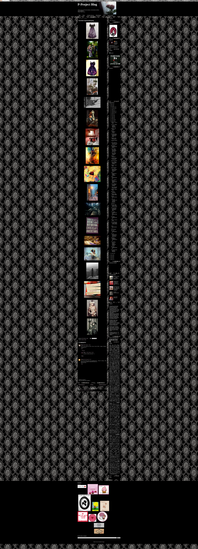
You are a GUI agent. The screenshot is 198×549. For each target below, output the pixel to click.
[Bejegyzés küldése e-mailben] (90, 338)
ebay (110, 369)
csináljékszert (113, 364)
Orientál (118, 427)
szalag (112, 449)
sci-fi (117, 442)
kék (119, 401)
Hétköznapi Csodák (112, 391)
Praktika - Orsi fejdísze (113, 129)
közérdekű (111, 410)
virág (119, 471)
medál (115, 417)
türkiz (117, 462)
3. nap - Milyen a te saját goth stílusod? (114, 184)
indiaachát (113, 395)
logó (112, 414)
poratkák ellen (112, 434)
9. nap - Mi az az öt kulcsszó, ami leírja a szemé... (114, 143)
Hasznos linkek (110, 15)
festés (119, 378)
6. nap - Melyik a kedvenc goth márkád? (114, 163)
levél (111, 413)
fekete (111, 377)
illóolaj (110, 395)
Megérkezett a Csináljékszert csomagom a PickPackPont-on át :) (116, 283)
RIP (110, 440)
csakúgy (113, 363)
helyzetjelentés (115, 390)
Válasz (82, 348)
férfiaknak (115, 378)
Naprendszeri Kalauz (116, 421)
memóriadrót (111, 418)
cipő (117, 361)
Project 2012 (111, 437)
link (119, 413)
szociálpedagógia (112, 456)
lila (116, 413)
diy (117, 367)
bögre (110, 359)
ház (117, 388)
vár (115, 466)
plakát (116, 432)
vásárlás (113, 467)
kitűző (112, 406)
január (112, 253)
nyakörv (118, 424)
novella (110, 423)
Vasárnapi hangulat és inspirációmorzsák (114, 239)
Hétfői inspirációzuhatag (114, 177)
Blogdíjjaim (79, 484)
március (112, 119)
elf (114, 373)
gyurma (110, 385)
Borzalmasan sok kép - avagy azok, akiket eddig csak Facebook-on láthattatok (116, 288)
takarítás (117, 457)
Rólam (84, 15)
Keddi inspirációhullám (114, 227)
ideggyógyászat (112, 394)
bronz (117, 359)
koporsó (114, 407)
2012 (111, 256)
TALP (110, 458)
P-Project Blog (87, 4)
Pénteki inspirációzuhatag (114, 197)
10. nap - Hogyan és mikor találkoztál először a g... (114, 126)
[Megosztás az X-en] (94, 338)
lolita (115, 414)
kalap (119, 398)
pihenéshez (116, 431)
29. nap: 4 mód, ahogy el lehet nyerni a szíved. (114, 205)
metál (117, 418)
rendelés (114, 439)
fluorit (115, 379)
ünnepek (118, 463)
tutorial (116, 461)
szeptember (113, 111)
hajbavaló (116, 386)
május (112, 116)
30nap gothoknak (117, 346)
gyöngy (116, 384)
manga (114, 416)
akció (112, 352)
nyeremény (116, 425)
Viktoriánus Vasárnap (112, 471)
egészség (117, 369)
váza (118, 467)
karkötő (110, 400)
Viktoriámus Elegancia (115, 470)
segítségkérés (111, 443)
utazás (115, 463)
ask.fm (119, 354)
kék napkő (112, 402)
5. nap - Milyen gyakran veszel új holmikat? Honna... (114, 170)
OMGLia (110, 427)
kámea (112, 399)
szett (115, 454)
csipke (118, 364)
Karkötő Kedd (117, 400)
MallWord (117, 415)
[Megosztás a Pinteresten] (96, 338)
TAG (114, 457)
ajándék (113, 351)
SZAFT (119, 448)
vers (113, 468)
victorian (114, 469)
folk (113, 380)
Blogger (103, 541)
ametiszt (115, 353)
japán (112, 397)
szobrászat (117, 455)
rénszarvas (118, 439)
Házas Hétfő (111, 389)
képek (85, 339)
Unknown (82, 359)
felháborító (114, 377)
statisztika (111, 446)
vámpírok (112, 466)
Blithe (84, 352)
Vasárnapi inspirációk (113, 192)
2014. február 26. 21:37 (87, 359)
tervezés (112, 460)
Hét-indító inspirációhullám (114, 231)
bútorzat (117, 360)
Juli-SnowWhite (112, 398)
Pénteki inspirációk (113, 156)
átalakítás (116, 355)
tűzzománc (111, 463)
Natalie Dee (112, 422)
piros (113, 432)
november (113, 108)
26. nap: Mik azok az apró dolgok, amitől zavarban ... (114, 223)
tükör (110, 462)
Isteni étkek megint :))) (115, 297)
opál (113, 427)
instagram (113, 396)
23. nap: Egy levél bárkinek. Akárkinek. (114, 250)
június (112, 115)
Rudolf (116, 440)
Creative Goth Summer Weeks (114, 362)
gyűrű (118, 385)
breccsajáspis (114, 359)
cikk (113, 361)
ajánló (118, 351)
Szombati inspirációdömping (114, 247)
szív (119, 454)
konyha (117, 406)
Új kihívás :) (113, 203)
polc (113, 433)
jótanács (118, 397)
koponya (110, 407)
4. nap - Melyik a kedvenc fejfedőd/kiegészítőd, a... (114, 181)
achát (110, 351)
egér (113, 369)
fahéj (119, 375)
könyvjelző (112, 408)
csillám (118, 363)
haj (112, 386)
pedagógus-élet (112, 430)
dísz (114, 367)
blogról (112, 358)
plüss (119, 432)
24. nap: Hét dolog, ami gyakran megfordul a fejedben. (113, 243)
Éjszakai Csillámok (113, 371)
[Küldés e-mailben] (92, 338)
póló (115, 433)
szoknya (117, 456)
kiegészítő (118, 405)
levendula (114, 413)
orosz (112, 428)
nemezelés (117, 422)
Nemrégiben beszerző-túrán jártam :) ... (114, 146)
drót (117, 368)
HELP (110, 390)
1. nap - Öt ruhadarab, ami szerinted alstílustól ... (114, 200)
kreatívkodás (116, 410)
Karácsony (116, 399)
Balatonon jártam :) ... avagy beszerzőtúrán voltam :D (116, 277)
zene (111, 473)
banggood (117, 356)
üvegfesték (117, 464)
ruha (119, 440)
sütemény (114, 447)
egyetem (110, 370)
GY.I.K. (104, 15)
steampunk (116, 446)
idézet (117, 394)
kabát (116, 398)
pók (110, 433)
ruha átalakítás (113, 441)
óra (115, 427)
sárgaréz (112, 442)
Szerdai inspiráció (114, 160)
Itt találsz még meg (90, 15)
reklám (110, 439)
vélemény (110, 468)
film (111, 379)
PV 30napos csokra (114, 438)
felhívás (118, 377)
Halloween (114, 388)
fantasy (111, 376)
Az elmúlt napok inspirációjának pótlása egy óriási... (114, 135)
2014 (111, 105)
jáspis (115, 397)
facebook (115, 375)
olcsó (117, 426)
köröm (117, 408)
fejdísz (119, 376)
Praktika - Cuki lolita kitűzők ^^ (114, 138)
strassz (110, 447)
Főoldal (91, 384)
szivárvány (112, 455)
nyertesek (110, 426)
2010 (111, 259)
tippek (119, 460)
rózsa (113, 440)
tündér (113, 462)
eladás (117, 372)
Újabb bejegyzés (81, 384)
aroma (116, 354)
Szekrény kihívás (112, 451)
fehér (115, 376)
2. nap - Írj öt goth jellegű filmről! (114, 187)
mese (115, 418)
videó (118, 469)
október (112, 109)
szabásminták (114, 448)
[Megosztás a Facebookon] (95, 338)
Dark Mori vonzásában (114, 366)
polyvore (118, 433)
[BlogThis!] (93, 338)
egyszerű (115, 370)
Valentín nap (118, 465)
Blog (79, 15)
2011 (111, 257)
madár (113, 415)
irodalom (117, 396)
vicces (110, 469)
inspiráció (82, 339)
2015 (111, 104)
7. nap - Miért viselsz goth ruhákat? (113, 153)
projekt (116, 437)
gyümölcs (114, 385)
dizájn (110, 368)
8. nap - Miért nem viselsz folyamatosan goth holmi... (113, 150)
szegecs (116, 450)
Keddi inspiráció (113, 167)
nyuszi (114, 426)
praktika (118, 434)
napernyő (110, 421)
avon (113, 356)
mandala (110, 416)
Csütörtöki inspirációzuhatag (114, 217)
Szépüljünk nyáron (113, 453)
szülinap (110, 457)
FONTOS (117, 380)
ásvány (112, 355)
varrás (118, 466)
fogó (117, 379)
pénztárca (110, 431)
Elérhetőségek (98, 15)
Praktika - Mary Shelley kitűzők (114, 194)
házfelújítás (116, 389)
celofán (110, 361)
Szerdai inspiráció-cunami (113, 131)
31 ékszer (112, 347)
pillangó (110, 432)
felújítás (111, 378)
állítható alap (111, 353)
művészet (115, 420)
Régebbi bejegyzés (102, 384)
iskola (110, 397)
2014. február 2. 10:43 (90, 352)
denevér (111, 367)
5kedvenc (116, 350)
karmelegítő (115, 401)
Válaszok (83, 350)
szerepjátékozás (111, 454)
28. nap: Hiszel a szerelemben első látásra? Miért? (114, 209)
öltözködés (116, 428)
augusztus (113, 112)
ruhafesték (118, 441)
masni (117, 416)
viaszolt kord (117, 468)
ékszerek (111, 372)
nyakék (118, 423)
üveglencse (111, 465)
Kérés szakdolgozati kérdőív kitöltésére (113, 174)
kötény (117, 409)
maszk (110, 417)
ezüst (110, 375)
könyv (119, 407)
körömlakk (111, 409)
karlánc (112, 401)
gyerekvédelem (111, 384)
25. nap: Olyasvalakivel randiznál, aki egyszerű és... (114, 235)
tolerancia (112, 461)
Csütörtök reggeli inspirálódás (114, 159)
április (112, 118)
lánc (114, 412)
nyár (111, 425)
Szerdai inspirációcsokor (116, 292)
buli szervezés (111, 360)
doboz (114, 368)
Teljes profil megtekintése (113, 47)
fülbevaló (111, 381)
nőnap (114, 423)
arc (113, 354)
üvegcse (112, 464)
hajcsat (110, 387)
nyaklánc (113, 424)
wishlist (117, 472)
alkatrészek (116, 352)
